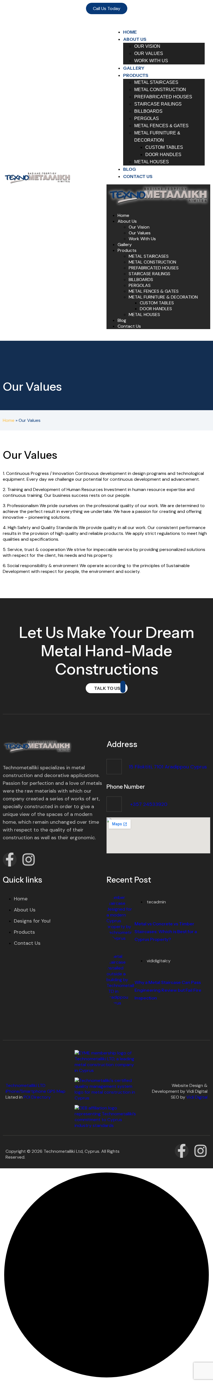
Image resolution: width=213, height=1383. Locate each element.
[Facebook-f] (10, 859)
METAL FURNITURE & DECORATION (163, 297)
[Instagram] (29, 859)
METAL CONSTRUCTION (152, 262)
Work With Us (151, 60)
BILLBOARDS (141, 279)
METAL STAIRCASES (149, 256)
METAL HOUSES (151, 161)
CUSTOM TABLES (157, 303)
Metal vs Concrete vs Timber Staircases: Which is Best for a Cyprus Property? (166, 931)
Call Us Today (106, 8)
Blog (122, 320)
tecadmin (156, 902)
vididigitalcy (159, 961)
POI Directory (37, 1097)
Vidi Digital (196, 1097)
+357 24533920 (148, 804)
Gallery (125, 244)
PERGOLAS (140, 285)
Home (123, 215)
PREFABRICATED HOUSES (154, 268)
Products (127, 250)
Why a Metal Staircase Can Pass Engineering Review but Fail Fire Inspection (168, 990)
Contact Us (138, 176)
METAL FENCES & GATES (154, 291)
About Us (127, 221)
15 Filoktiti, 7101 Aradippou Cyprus (168, 766)
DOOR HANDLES (156, 309)
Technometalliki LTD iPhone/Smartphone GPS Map (35, 1088)
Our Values (140, 233)
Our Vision (139, 227)
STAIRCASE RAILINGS (149, 274)
